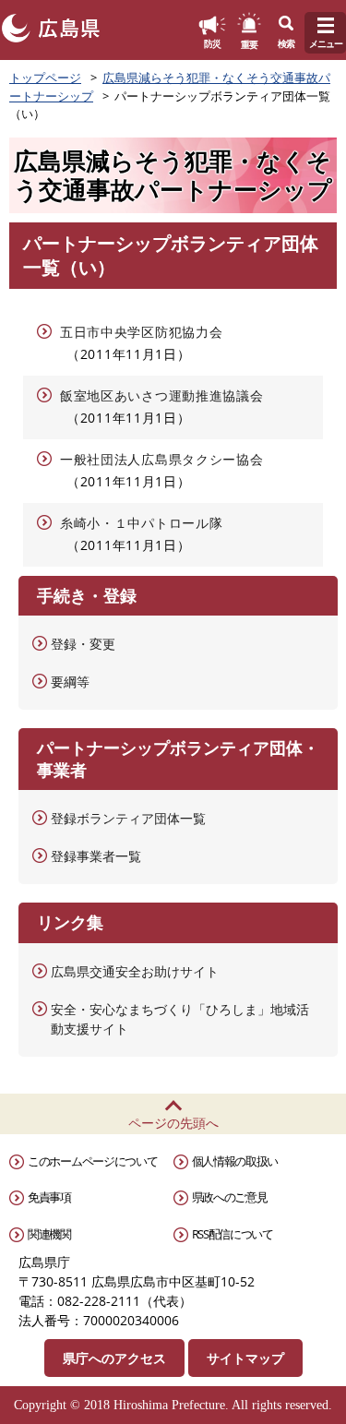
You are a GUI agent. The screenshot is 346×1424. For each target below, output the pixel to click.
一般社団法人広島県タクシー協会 (162, 459)
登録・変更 (83, 643)
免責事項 (49, 1197)
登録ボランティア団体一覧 (128, 818)
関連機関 (49, 1234)
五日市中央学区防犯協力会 (141, 332)
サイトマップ (245, 1358)
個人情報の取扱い (235, 1161)
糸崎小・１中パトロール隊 (141, 523)
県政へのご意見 (230, 1197)
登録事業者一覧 (96, 856)
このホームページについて (92, 1161)
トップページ (45, 77)
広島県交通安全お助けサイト (135, 971)
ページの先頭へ (173, 1122)
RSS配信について (232, 1234)
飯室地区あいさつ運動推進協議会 (162, 395)
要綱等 (70, 681)
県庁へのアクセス (114, 1358)
